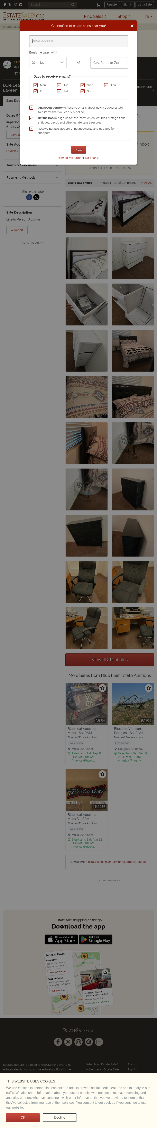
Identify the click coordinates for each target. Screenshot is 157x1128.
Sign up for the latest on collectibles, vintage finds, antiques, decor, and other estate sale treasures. (82, 120)
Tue (66, 85)
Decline (59, 1117)
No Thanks (92, 157)
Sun (89, 91)
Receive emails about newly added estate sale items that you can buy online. (80, 110)
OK (23, 1117)
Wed (90, 85)
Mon (43, 85)
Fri (41, 91)
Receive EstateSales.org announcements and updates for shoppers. (76, 131)
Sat (66, 91)
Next (78, 149)
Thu (113, 85)
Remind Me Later (69, 157)
